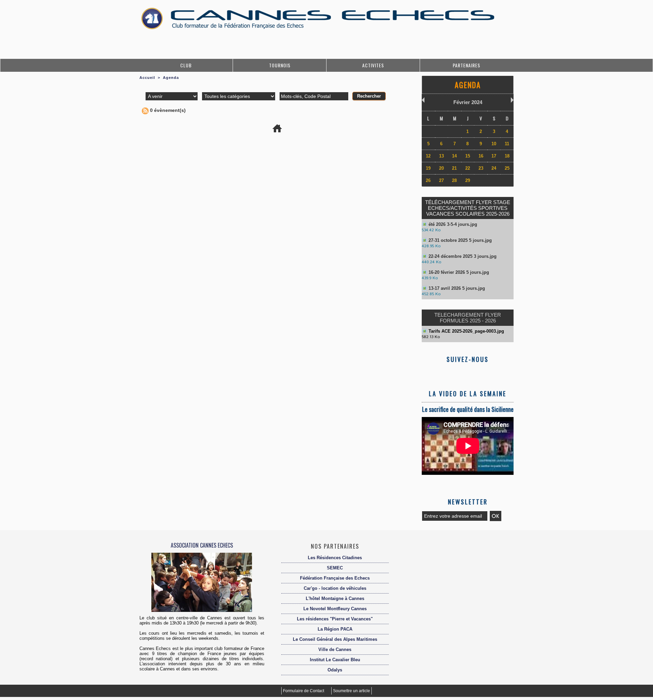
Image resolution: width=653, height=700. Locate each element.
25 (507, 168)
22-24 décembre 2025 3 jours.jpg (463, 256)
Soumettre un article (351, 690)
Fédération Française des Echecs (335, 578)
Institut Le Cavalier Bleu (335, 659)
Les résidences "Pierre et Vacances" (335, 618)
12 (428, 156)
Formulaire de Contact (304, 690)
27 (441, 180)
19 (428, 168)
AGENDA (468, 84)
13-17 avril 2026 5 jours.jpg (457, 288)
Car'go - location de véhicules (335, 588)
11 (507, 143)
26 (428, 180)
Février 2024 (467, 102)
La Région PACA (335, 629)
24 (493, 168)
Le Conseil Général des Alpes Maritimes (335, 639)
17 (493, 156)
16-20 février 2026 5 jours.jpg (459, 272)
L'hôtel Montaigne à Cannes (335, 598)
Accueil (147, 78)
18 (507, 156)
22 (467, 168)
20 (441, 168)
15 (467, 156)
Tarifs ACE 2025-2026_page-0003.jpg (466, 331)
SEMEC (335, 567)
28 (454, 180)
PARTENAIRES (466, 65)
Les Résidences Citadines (335, 557)
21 (454, 168)
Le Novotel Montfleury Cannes (335, 608)
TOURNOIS (279, 65)
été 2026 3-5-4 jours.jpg (453, 224)
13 (441, 156)
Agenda (171, 78)
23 (481, 168)
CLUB (186, 65)
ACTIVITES (373, 65)
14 (454, 156)
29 (467, 180)
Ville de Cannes (334, 649)
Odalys (335, 669)
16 (481, 156)
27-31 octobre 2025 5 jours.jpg (460, 240)
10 (493, 143)
